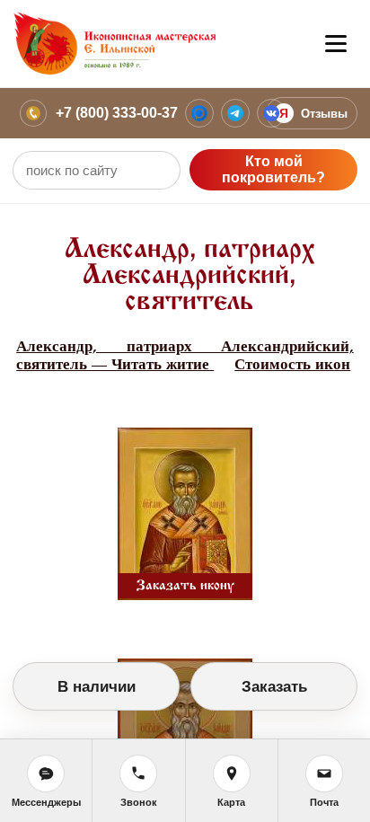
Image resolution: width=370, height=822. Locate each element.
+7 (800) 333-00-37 (117, 112)
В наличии (96, 686)
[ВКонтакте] (271, 113)
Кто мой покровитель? (273, 169)
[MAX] (199, 113)
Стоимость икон (292, 364)
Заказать (274, 686)
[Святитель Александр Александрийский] (185, 510)
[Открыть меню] (335, 44)
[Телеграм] (235, 113)
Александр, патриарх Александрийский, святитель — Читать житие (185, 355)
